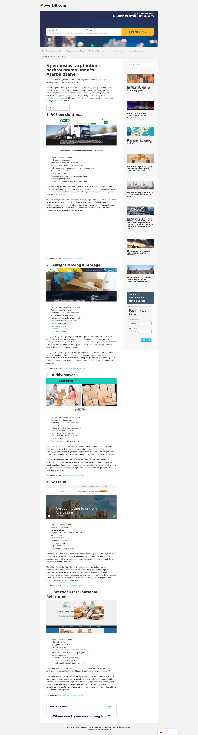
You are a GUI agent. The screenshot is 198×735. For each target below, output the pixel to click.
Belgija (51, 556)
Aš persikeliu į (133, 328)
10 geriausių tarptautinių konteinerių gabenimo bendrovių (138, 253)
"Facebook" (120, 728)
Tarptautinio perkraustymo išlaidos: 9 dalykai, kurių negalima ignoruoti (139, 168)
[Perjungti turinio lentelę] (65, 107)
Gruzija (84, 189)
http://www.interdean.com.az (72, 695)
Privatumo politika (95, 728)
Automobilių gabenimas (60, 328)
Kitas (145, 340)
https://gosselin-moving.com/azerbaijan (76, 585)
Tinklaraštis (71, 728)
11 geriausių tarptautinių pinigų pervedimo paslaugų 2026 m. (139, 142)
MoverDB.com (53, 5)
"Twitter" (128, 728)
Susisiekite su (84, 728)
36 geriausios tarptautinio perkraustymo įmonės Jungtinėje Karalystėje (139, 279)
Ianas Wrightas (102, 79)
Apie (77, 728)
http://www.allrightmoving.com (73, 368)
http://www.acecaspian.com (71, 258)
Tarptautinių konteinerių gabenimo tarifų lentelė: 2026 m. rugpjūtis (138, 89)
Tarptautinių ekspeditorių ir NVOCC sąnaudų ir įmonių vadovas (140, 194)
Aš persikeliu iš (134, 320)
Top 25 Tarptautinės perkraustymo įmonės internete (137, 115)
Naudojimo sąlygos (109, 728)
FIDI (78, 98)
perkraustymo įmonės (68, 95)
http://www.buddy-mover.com (72, 476)
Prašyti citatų (137, 31)
